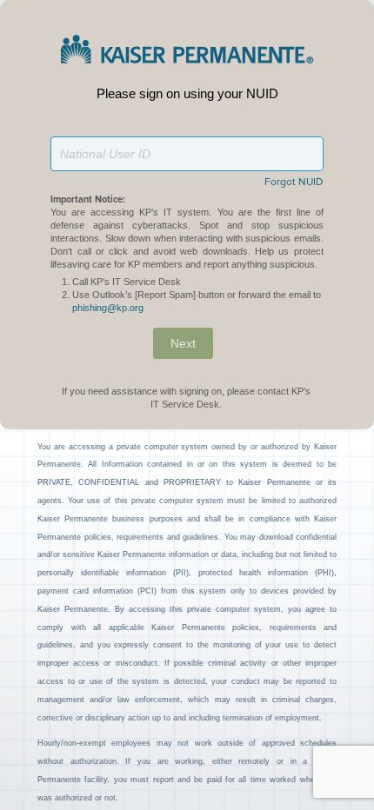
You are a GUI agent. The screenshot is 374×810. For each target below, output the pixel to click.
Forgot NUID (293, 182)
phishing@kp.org (108, 307)
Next (183, 343)
